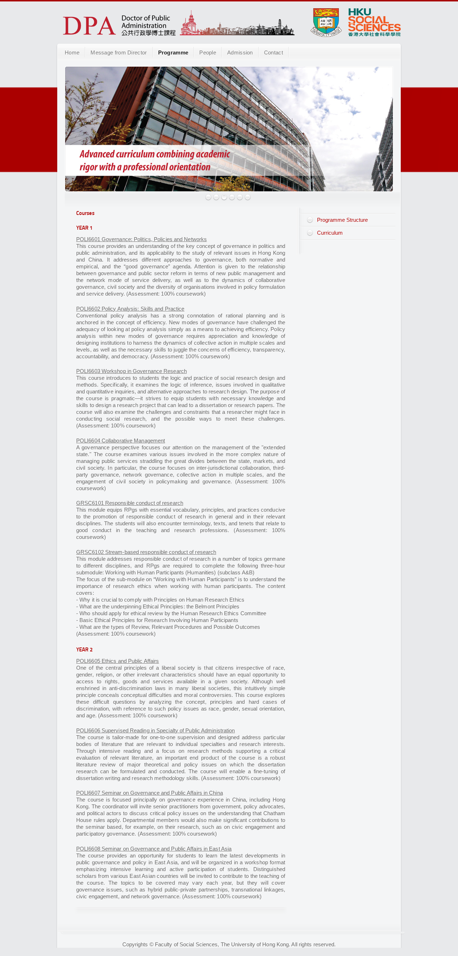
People (207, 52)
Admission (240, 52)
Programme (173, 52)
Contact (273, 52)
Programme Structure (342, 220)
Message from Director (119, 52)
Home (72, 52)
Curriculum (330, 233)
